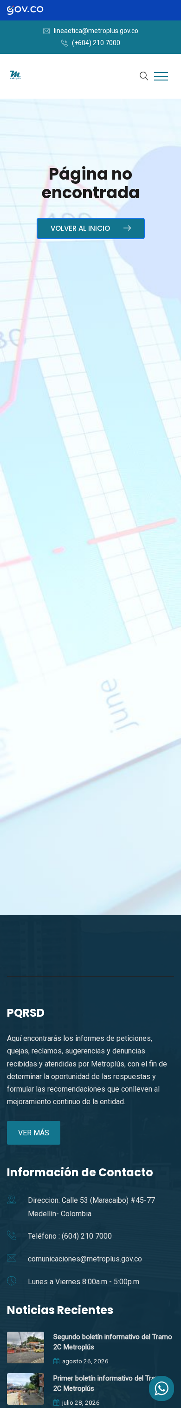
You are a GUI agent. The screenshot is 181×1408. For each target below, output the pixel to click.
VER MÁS (33, 1132)
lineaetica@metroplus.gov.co (96, 30)
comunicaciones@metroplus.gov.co (85, 1258)
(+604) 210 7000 (96, 43)
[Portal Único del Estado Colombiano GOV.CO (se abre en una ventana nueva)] (33, 10)
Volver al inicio (81, 228)
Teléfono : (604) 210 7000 (70, 1236)
